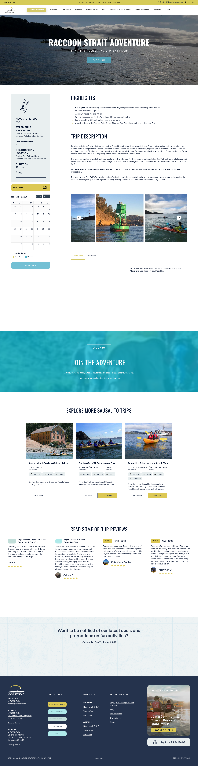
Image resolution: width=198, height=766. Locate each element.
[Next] (179, 218)
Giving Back (115, 718)
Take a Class (57, 726)
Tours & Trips (88, 711)
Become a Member (164, 729)
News (112, 722)
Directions (87, 715)
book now (108, 495)
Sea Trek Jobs (116, 714)
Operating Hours (9, 2)
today (38, 196)
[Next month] (48, 196)
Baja (57, 733)
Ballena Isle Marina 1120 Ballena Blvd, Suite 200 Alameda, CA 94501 (19, 737)
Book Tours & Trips (57, 719)
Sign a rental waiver (57, 704)
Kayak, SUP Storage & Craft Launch (122, 704)
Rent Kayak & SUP (57, 711)
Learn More (38, 495)
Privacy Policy (99, 758)
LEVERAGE (186, 758)
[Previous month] (45, 196)
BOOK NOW (99, 60)
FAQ (112, 710)
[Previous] (79, 218)
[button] (78, 256)
